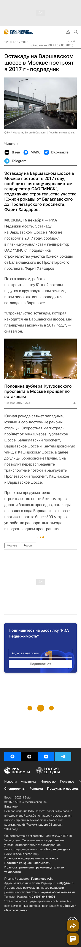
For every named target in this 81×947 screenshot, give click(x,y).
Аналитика (28, 781)
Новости (10, 781)
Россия (28, 545)
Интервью (48, 781)
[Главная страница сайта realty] (26, 32)
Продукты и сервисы (63, 789)
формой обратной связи (57, 892)
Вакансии (11, 806)
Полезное (67, 781)
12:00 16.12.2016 (16, 42)
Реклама (36, 789)
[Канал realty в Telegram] (63, 756)
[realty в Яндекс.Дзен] (29, 756)
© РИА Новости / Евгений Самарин (25, 132)
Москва (12, 545)
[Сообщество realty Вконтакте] (46, 756)
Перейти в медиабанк (62, 132)
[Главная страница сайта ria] (5, 32)
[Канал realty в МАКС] (12, 756)
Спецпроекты (14, 789)
